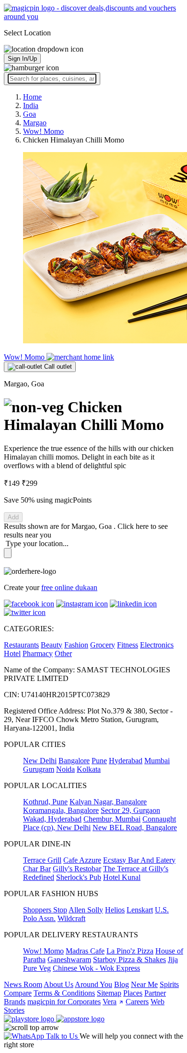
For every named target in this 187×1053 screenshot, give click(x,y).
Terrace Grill (42, 860)
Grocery (102, 645)
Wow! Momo (25, 357)
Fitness (127, 645)
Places (132, 993)
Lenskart (140, 910)
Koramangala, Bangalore (61, 810)
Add (13, 517)
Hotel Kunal (121, 877)
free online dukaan (69, 587)
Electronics (157, 645)
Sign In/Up (22, 58)
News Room (23, 984)
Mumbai (157, 761)
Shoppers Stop (45, 910)
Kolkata (89, 769)
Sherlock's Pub (78, 877)
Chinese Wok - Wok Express (96, 968)
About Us (58, 984)
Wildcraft (71, 918)
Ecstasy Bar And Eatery (139, 860)
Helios (115, 910)
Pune (99, 761)
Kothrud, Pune (45, 802)
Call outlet (57, 366)
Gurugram (38, 769)
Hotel (12, 653)
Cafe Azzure (82, 860)
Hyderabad (125, 761)
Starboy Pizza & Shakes (129, 959)
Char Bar (37, 869)
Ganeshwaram (69, 959)
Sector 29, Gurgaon (130, 810)
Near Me (144, 984)
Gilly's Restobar (77, 869)
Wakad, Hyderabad (52, 819)
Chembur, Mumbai (111, 819)
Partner (155, 993)
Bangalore (74, 761)
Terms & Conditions (64, 993)
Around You (93, 984)
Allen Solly (86, 910)
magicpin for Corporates (64, 1002)
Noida (65, 769)
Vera (110, 1002)
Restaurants (21, 645)
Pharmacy (38, 653)
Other (63, 653)
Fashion (76, 645)
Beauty (51, 645)
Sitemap (109, 993)
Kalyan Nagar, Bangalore (108, 802)
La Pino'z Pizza (129, 951)
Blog (121, 984)
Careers (137, 1002)
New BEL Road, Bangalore (135, 827)
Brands (14, 1002)
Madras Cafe (85, 951)
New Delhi (40, 761)
